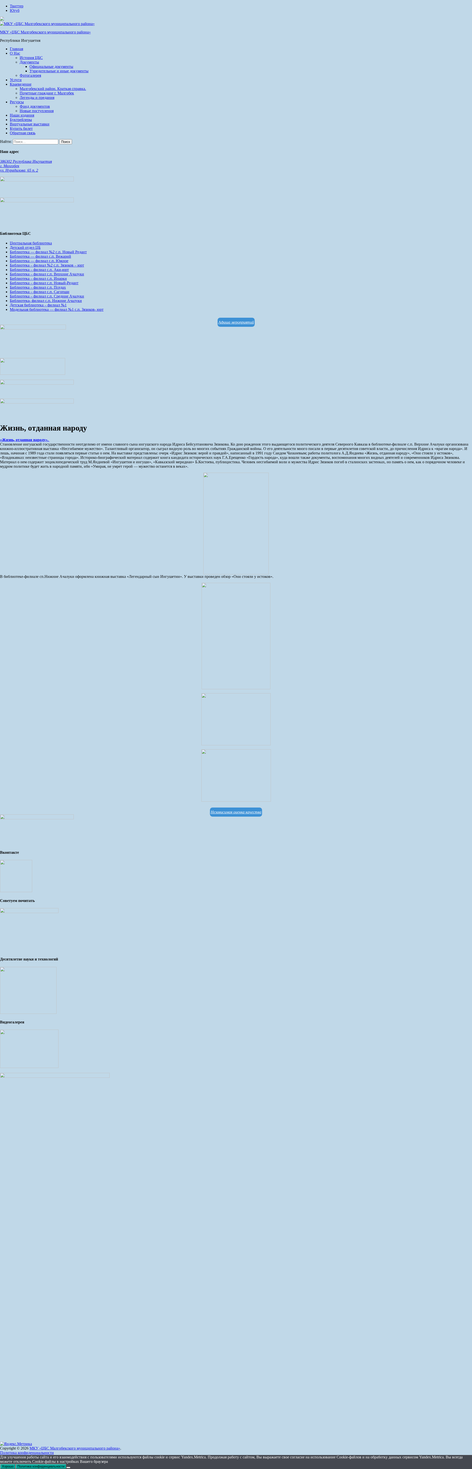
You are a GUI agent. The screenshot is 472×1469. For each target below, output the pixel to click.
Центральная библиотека (31, 243)
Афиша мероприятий (236, 322)
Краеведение (20, 84)
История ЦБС (31, 58)
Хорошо (8, 1466)
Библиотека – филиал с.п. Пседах (38, 287)
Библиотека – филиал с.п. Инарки (38, 278)
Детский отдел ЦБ (25, 247)
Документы (29, 62)
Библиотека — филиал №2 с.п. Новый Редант (48, 252)
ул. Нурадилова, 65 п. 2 (19, 170)
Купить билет (21, 128)
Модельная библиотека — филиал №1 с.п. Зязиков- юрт (56, 309)
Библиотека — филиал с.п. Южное (39, 261)
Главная (16, 49)
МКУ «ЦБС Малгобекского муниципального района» (45, 32)
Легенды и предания (37, 97)
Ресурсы (17, 102)
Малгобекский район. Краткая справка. (53, 89)
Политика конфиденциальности (27, 1453)
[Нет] (68, 1467)
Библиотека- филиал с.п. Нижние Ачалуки (46, 301)
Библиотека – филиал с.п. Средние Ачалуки (47, 296)
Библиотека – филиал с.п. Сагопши (39, 292)
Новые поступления (37, 111)
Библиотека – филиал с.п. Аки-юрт (39, 270)
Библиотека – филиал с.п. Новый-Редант (44, 283)
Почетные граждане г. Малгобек (47, 93)
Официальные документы (51, 66)
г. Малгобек (9, 166)
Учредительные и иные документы (59, 71)
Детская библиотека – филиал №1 (38, 305)
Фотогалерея (30, 75)
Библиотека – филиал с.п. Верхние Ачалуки (47, 274)
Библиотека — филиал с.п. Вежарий (40, 256)
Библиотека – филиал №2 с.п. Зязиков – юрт (47, 265)
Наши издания (22, 115)
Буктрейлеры (21, 120)
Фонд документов (35, 106)
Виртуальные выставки (29, 124)
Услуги (16, 80)
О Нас (15, 53)
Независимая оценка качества (236, 812)
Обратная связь (22, 133)
